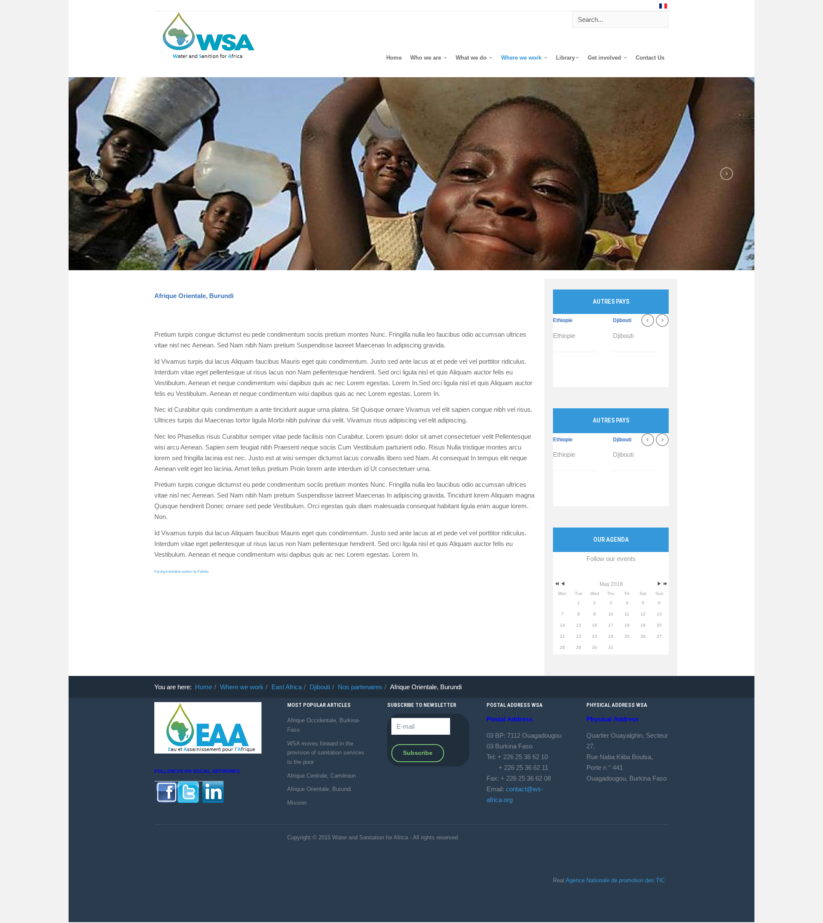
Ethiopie (563, 320)
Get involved (605, 58)
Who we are (426, 58)
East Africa (286, 687)
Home (394, 58)
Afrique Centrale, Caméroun (321, 775)
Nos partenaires (360, 687)
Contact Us (650, 58)
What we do (472, 58)
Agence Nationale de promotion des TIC (615, 880)
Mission (296, 802)
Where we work (522, 58)
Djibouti (622, 320)
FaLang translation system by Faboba (181, 571)
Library (565, 58)
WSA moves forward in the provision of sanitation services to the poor (325, 752)
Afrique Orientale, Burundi (194, 295)
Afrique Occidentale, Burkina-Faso (323, 725)
